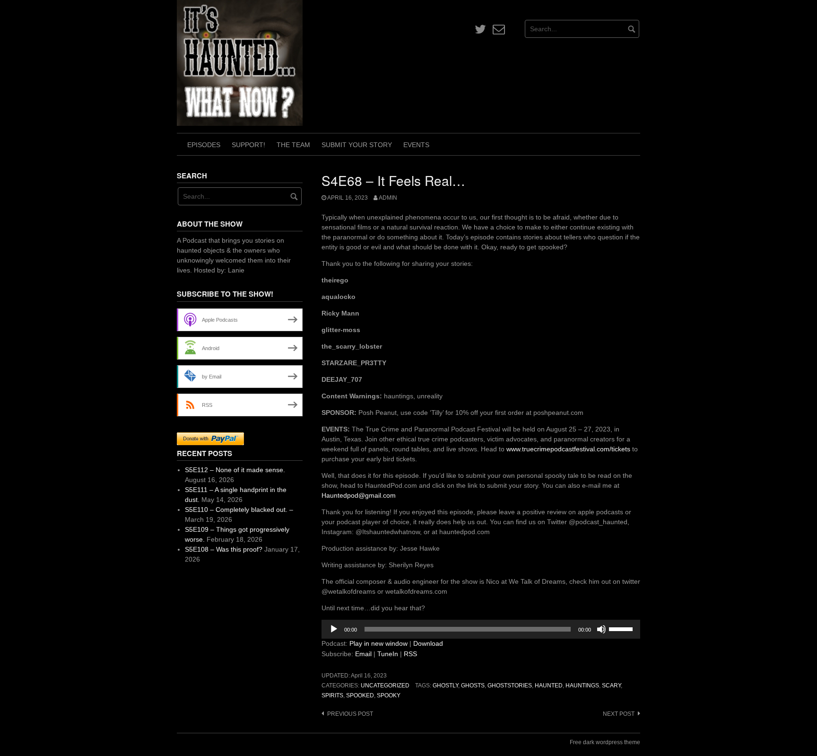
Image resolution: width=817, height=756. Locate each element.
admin (388, 197)
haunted (549, 685)
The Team (293, 145)
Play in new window (378, 643)
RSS (410, 654)
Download (428, 643)
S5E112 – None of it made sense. (235, 470)
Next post (618, 714)
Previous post (350, 714)
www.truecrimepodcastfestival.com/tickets (568, 449)
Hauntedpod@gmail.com (359, 495)
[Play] (334, 629)
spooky (388, 695)
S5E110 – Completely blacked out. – (239, 509)
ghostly (445, 685)
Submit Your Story (357, 145)
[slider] (622, 628)
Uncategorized (385, 685)
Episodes (203, 145)
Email (363, 654)
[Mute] (601, 629)
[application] (481, 629)
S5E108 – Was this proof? (223, 549)
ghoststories (509, 685)
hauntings (582, 685)
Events (416, 145)
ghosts (473, 685)
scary (611, 685)
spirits (332, 695)
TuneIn (387, 654)
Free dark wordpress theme (605, 742)
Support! (248, 145)
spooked (360, 695)
